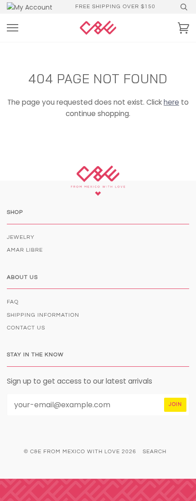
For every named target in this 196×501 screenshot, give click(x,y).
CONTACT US (26, 328)
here (171, 102)
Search (154, 452)
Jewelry (21, 237)
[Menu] (12, 28)
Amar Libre (25, 250)
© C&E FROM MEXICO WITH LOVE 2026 (80, 452)
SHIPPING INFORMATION (43, 315)
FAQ (13, 302)
